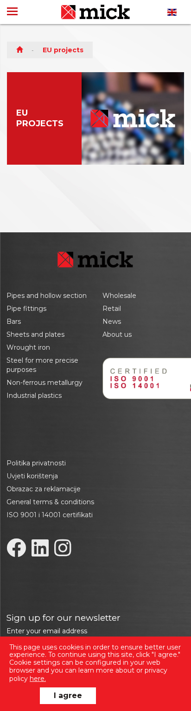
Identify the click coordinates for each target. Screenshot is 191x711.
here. (38, 678)
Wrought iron (28, 347)
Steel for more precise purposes (42, 365)
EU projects (63, 50)
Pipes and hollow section (46, 295)
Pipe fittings (26, 308)
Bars (13, 321)
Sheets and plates (35, 334)
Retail (111, 308)
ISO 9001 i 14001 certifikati (49, 515)
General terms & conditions (50, 502)
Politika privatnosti (36, 463)
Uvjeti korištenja (32, 476)
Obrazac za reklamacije (43, 489)
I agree (68, 695)
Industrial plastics (34, 395)
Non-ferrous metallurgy (44, 382)
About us (117, 334)
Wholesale (119, 295)
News (111, 321)
